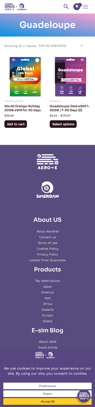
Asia (47, 298)
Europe (47, 315)
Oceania (48, 309)
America (47, 292)
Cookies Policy (47, 248)
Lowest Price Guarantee (47, 260)
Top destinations (47, 280)
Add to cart (16, 124)
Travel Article (47, 347)
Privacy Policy (47, 254)
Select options (63, 124)
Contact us (47, 237)
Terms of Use (47, 243)
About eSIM (47, 341)
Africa (47, 304)
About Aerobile (47, 231)
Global (47, 321)
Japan (47, 286)
